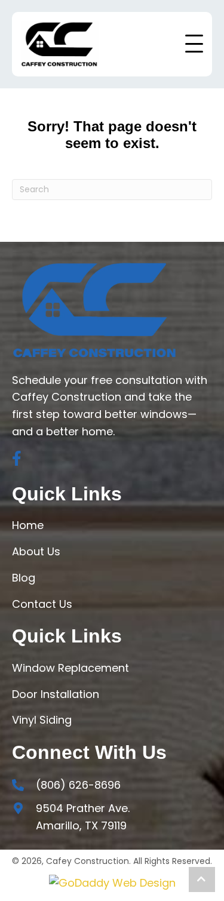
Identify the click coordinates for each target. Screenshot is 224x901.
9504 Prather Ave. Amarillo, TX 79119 (83, 817)
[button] (194, 47)
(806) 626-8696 (78, 784)
